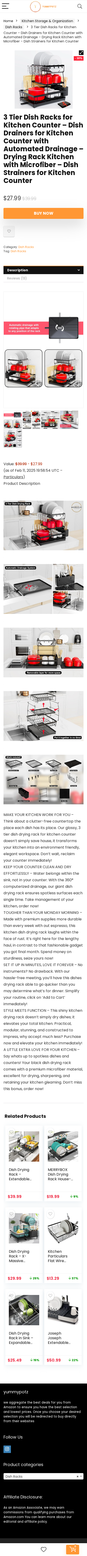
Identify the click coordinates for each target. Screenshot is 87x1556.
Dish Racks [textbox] (42, 1476)
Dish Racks (13, 27)
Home (8, 21)
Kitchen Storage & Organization (47, 21)
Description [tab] (17, 270)
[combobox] (43, 1476)
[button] (81, 52)
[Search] (79, 6)
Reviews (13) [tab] (17, 278)
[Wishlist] (43, 1550)
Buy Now (43, 213)
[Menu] (5, 6)
